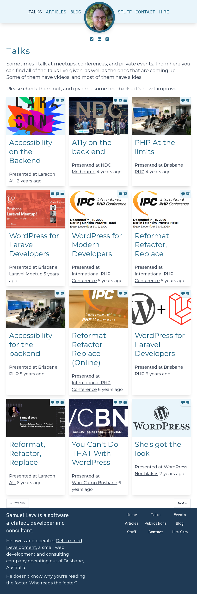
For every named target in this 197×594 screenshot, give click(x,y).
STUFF (125, 12)
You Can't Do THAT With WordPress (95, 453)
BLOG (75, 12)
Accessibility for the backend (30, 344)
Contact (155, 532)
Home (132, 515)
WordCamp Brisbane (94, 482)
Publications (156, 523)
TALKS (35, 12)
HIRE (164, 12)
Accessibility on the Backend (30, 151)
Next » (182, 503)
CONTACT (145, 12)
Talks (155, 515)
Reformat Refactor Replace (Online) (89, 349)
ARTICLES (56, 12)
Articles (132, 523)
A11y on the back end (92, 147)
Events (180, 515)
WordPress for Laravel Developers (34, 244)
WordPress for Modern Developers (97, 244)
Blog (180, 523)
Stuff (131, 532)
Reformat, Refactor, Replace (153, 244)
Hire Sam (180, 532)
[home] (99, 17)
